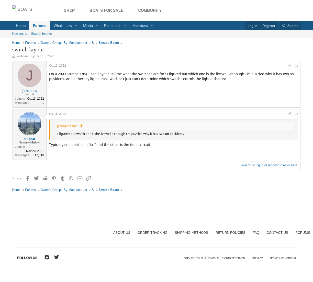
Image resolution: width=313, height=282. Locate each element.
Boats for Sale (106, 10)
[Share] (290, 66)
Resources (113, 26)
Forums (39, 26)
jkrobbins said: (67, 126)
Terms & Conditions (283, 258)
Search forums (41, 33)
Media (88, 26)
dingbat (29, 139)
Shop (69, 10)
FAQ (256, 233)
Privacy (257, 258)
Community (150, 10)
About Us (121, 233)
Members (140, 26)
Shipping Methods (191, 233)
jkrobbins (22, 56)
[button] (76, 25)
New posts (19, 33)
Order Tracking (152, 233)
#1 (296, 65)
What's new (63, 26)
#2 (296, 114)
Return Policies (230, 233)
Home (21, 26)
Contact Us (277, 233)
